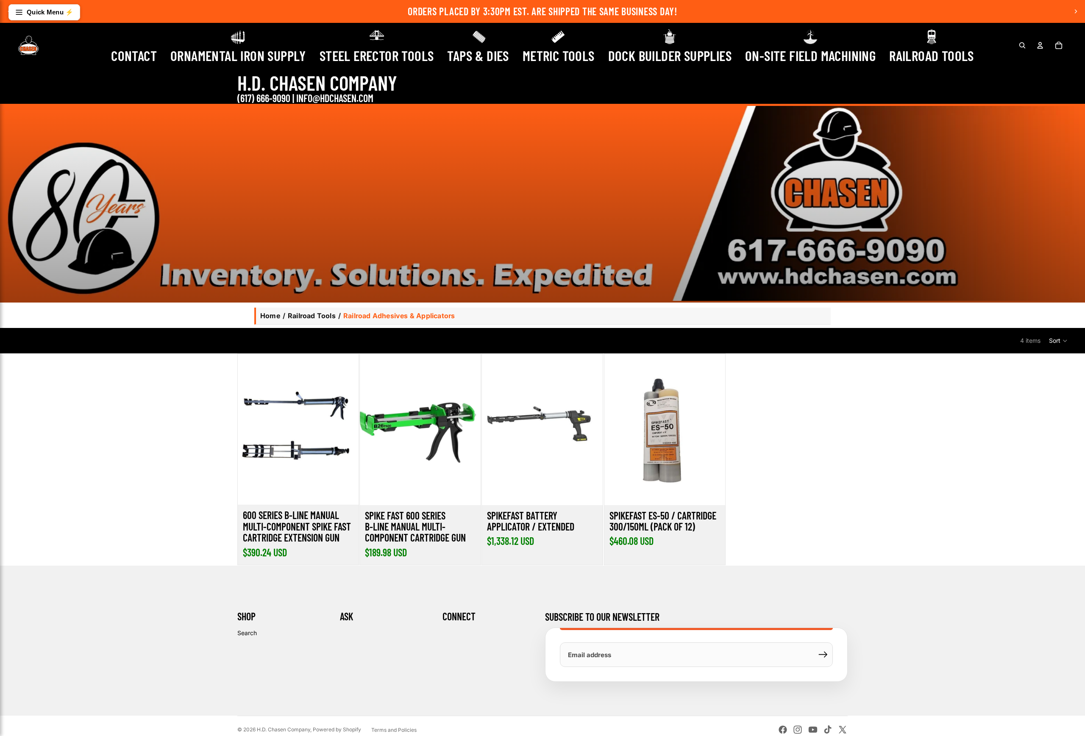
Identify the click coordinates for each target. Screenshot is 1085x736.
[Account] (1040, 45)
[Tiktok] (828, 730)
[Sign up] (823, 654)
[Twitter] (842, 730)
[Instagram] (798, 730)
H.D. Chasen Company (283, 729)
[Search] (1022, 45)
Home (270, 315)
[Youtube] (813, 730)
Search (247, 632)
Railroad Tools (312, 315)
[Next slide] (1075, 11)
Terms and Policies (394, 730)
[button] (1058, 340)
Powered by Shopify (337, 729)
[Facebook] (783, 730)
